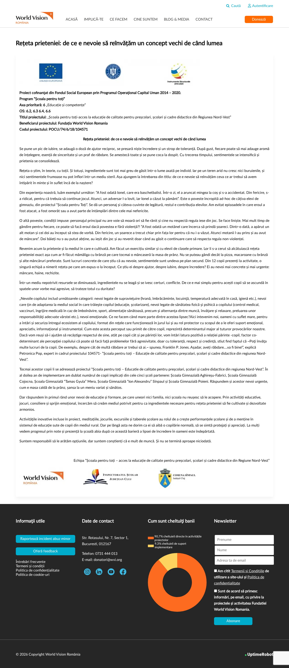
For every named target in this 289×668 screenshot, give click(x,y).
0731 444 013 (106, 553)
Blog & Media (176, 19)
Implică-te (93, 19)
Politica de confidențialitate (37, 570)
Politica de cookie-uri (32, 575)
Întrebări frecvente (30, 562)
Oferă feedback (45, 551)
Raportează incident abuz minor (45, 539)
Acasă (72, 19)
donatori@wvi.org (108, 560)
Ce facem (118, 19)
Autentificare (262, 6)
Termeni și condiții (30, 566)
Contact (204, 19)
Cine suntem (146, 19)
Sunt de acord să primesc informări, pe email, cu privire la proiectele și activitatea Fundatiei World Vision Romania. (240, 600)
